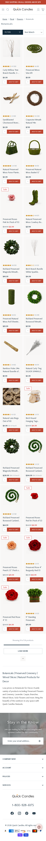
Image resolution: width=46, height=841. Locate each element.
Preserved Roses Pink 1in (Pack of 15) (11, 220)
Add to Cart (13, 82)
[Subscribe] (39, 741)
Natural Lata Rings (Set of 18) (11, 419)
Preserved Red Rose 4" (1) (11, 618)
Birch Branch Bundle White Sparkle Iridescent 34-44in (34, 270)
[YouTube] (34, 813)
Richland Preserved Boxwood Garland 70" (11, 519)
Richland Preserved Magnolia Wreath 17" (11, 270)
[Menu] (3, 9)
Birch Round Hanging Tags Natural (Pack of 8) (34, 420)
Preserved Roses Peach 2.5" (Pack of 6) (11, 569)
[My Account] (38, 9)
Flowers (20, 19)
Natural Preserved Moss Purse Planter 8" (11, 171)
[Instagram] (19, 813)
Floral (12, 19)
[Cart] (42, 9)
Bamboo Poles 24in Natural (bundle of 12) (11, 370)
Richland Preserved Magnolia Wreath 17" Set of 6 (11, 469)
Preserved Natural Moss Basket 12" (33, 171)
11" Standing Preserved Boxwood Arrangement (31, 619)
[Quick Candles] (23, 9)
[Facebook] (12, 813)
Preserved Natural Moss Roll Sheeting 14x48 (11, 320)
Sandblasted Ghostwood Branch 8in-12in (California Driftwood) (11, 121)
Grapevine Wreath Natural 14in (33, 121)
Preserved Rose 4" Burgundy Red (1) (34, 569)
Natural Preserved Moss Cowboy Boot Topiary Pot (34, 221)
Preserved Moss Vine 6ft (33, 71)
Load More (23, 651)
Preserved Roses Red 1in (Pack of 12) (34, 519)
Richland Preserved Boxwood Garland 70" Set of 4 (34, 469)
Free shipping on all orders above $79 (23, 2)
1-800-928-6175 (23, 805)
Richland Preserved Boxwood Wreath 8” (34, 320)
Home (5, 19)
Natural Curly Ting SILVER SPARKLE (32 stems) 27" (34, 370)
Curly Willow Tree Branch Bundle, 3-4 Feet (11, 72)
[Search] (7, 9)
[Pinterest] (26, 813)
